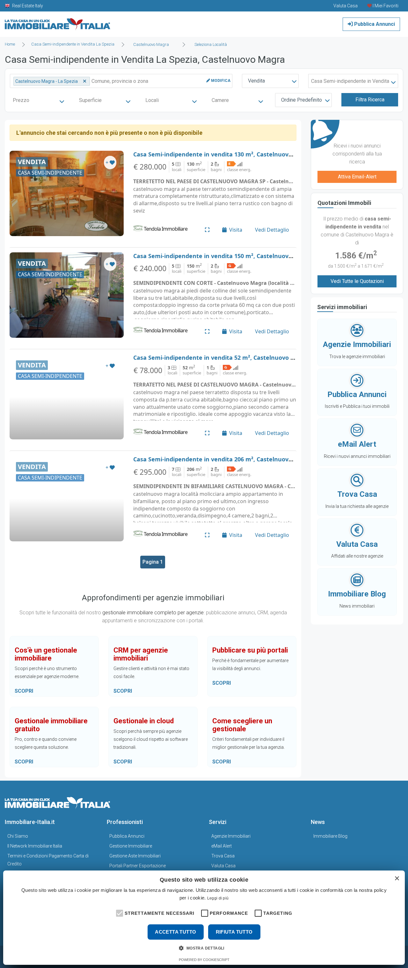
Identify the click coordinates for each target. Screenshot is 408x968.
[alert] (204, 917)
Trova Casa (223, 855)
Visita (235, 229)
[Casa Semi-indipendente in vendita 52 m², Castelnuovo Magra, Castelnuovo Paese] (67, 396)
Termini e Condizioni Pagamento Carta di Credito (48, 859)
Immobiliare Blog (330, 836)
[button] (119, 912)
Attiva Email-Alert (357, 177)
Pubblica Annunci (374, 24)
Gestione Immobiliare (130, 846)
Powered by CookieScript (204, 960)
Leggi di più (218, 898)
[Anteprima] (207, 229)
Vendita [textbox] (256, 81)
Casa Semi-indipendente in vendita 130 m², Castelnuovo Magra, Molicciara (238, 154)
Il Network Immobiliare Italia (34, 846)
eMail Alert (221, 846)
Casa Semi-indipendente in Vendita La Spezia (72, 44)
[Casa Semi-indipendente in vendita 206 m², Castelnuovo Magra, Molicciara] (67, 498)
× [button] (396, 878)
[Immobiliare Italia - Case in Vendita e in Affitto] (58, 22)
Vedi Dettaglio (272, 229)
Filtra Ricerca (369, 100)
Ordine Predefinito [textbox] (301, 100)
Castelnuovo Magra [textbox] (151, 44)
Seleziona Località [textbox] (210, 44)
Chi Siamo (17, 836)
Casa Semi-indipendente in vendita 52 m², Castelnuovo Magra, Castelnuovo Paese (249, 357)
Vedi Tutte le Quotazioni (357, 281)
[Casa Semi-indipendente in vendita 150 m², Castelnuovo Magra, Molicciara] (67, 295)
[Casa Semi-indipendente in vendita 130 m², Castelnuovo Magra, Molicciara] (67, 193)
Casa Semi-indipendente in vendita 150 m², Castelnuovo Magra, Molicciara (238, 256)
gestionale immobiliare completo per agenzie (153, 613)
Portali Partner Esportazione (137, 865)
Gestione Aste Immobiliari (135, 855)
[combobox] (153, 44)
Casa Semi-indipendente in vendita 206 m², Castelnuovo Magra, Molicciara (238, 459)
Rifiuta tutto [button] (234, 932)
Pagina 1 (152, 562)
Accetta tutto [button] (175, 932)
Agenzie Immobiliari (231, 836)
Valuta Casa (223, 865)
